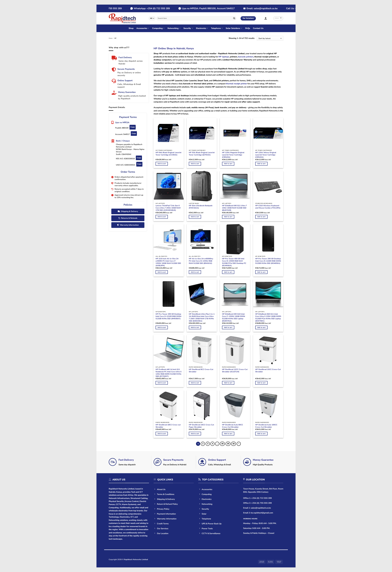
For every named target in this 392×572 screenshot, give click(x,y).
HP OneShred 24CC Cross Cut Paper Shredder (201, 426)
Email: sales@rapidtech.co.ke (253, 8)
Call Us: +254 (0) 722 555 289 (294, 8)
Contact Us (258, 28)
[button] (265, 18)
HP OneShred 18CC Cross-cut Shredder (168, 426)
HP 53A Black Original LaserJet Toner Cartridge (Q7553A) (202, 153)
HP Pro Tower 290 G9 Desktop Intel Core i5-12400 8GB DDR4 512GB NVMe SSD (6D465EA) (268, 261)
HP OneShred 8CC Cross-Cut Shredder (201, 370)
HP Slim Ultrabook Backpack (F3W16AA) (200, 206)
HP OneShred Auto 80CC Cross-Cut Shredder (232, 426)
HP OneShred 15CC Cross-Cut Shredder (268, 370)
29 (228, 443)
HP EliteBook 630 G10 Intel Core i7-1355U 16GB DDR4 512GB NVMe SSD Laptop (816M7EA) (233, 317)
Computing (157, 28)
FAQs (247, 28)
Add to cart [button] (162, 164)
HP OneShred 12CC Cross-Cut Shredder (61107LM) (234, 370)
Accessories (141, 28)
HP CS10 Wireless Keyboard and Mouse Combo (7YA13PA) (267, 206)
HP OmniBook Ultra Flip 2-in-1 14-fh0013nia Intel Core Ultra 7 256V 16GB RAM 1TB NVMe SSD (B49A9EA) (202, 317)
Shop (131, 28)
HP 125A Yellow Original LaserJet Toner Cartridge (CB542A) (265, 154)
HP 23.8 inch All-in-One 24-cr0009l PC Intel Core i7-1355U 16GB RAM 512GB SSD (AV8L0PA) (168, 262)
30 (233, 443)
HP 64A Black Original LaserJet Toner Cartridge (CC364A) (168, 153)
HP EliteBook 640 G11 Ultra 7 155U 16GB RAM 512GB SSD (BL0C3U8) (234, 207)
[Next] (239, 444)
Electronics (201, 28)
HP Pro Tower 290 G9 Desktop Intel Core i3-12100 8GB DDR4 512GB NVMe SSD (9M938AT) (168, 316)
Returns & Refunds (129, 218)
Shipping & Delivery (129, 211)
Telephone (216, 28)
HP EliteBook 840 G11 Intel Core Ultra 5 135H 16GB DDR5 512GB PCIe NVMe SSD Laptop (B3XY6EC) (268, 317)
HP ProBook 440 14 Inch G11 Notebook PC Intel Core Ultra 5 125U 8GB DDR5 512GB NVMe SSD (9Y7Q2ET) (168, 372)
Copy (132, 127)
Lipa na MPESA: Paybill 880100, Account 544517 (199, 8)
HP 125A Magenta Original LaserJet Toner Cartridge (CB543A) (233, 154)
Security (187, 28)
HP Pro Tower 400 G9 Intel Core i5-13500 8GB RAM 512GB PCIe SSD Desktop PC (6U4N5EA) (234, 262)
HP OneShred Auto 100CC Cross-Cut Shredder (266, 426)
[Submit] (234, 18)
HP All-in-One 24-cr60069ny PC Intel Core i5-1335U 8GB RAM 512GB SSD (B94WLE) (201, 261)
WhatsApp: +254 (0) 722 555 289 (143, 8)
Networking (173, 28)
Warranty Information (129, 225)
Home (111, 38)
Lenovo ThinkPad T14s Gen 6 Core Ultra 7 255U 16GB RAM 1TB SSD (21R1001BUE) (168, 207)
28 (222, 443)
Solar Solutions (233, 28)
